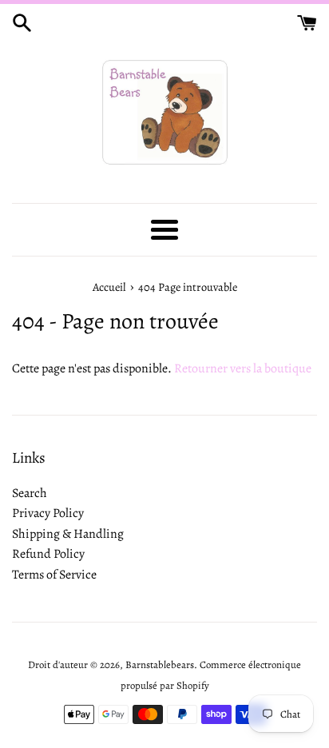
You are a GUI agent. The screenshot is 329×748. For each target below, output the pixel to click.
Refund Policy (48, 554)
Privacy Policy (48, 513)
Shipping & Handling (68, 534)
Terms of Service (54, 574)
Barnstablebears (159, 664)
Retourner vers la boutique (242, 368)
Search (29, 493)
